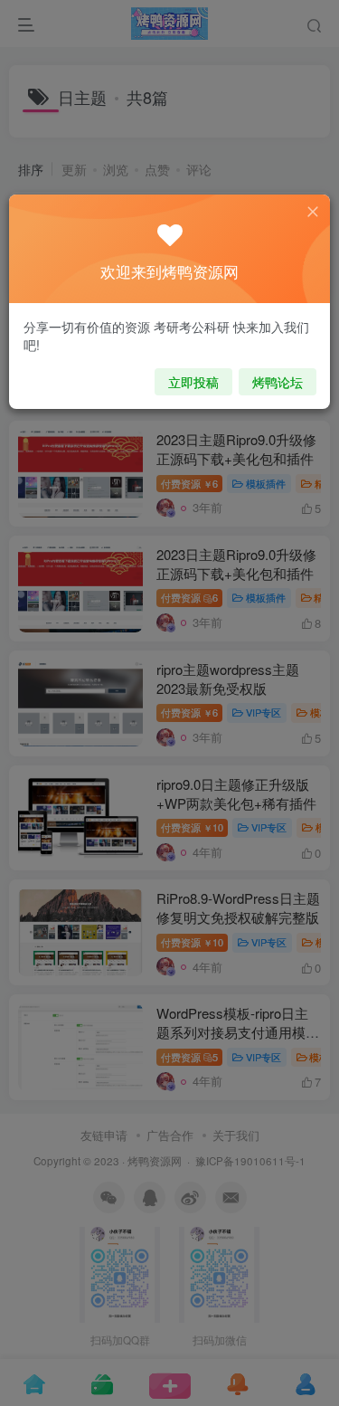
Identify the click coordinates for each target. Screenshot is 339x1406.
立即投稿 (193, 382)
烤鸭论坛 (277, 382)
